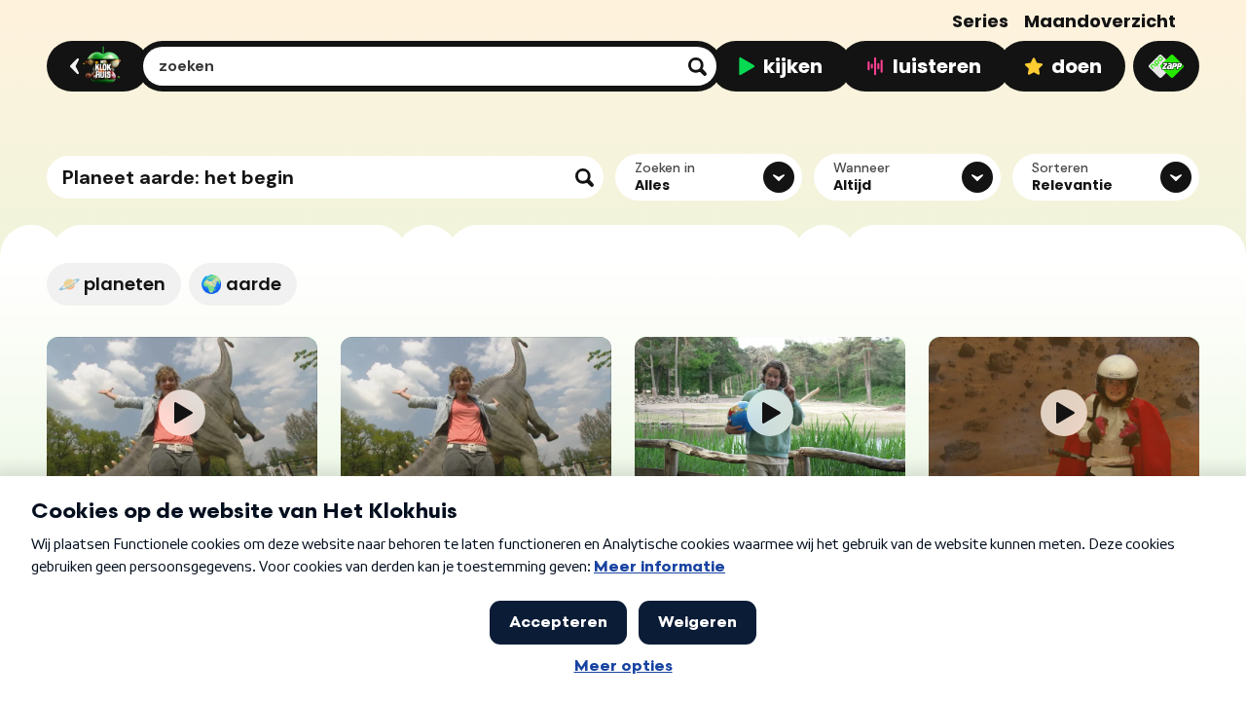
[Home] (95, 66)
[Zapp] (1166, 66)
